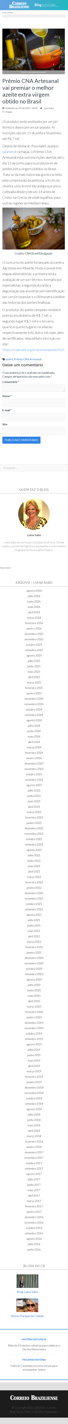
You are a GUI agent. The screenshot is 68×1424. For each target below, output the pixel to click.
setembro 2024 (34, 715)
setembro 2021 (34, 909)
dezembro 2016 (34, 1217)
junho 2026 (34, 601)
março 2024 (34, 747)
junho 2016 (34, 1249)
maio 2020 (34, 995)
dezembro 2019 (34, 1022)
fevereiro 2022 (34, 882)
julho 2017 (34, 1179)
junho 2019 (34, 1055)
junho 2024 (34, 731)
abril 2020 (34, 1001)
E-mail (6, 410)
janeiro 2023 (34, 823)
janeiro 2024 (34, 758)
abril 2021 (34, 936)
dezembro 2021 (34, 893)
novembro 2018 (34, 1093)
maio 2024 (34, 736)
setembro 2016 (34, 1233)
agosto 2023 (34, 785)
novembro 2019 (34, 1028)
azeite (9, 359)
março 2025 (34, 682)
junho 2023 (34, 796)
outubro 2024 (34, 709)
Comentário (10, 382)
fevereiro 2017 (34, 1206)
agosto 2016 (34, 1238)
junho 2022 (34, 860)
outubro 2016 (34, 1228)
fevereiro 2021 (34, 947)
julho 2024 (34, 725)
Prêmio (9, 112)
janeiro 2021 (34, 952)
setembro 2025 (34, 650)
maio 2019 (34, 1060)
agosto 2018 (34, 1109)
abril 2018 (34, 1130)
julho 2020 (34, 985)
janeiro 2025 (34, 693)
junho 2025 (34, 666)
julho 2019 (34, 1049)
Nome (6, 396)
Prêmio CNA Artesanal (27, 359)
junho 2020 (34, 990)
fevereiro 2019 (34, 1076)
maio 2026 (34, 607)
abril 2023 (34, 806)
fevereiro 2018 (34, 1141)
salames (8, 151)
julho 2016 (34, 1244)
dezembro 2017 (34, 1152)
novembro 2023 (34, 769)
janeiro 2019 (34, 1082)
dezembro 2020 (34, 958)
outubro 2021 (34, 904)
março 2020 (34, 1006)
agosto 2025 (34, 655)
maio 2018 (34, 1125)
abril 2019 (34, 1066)
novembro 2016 (34, 1222)
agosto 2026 (34, 590)
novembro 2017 (34, 1157)
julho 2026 (34, 596)
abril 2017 (34, 1195)
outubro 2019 (34, 1033)
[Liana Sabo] (47, 5)
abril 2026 (34, 612)
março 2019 (34, 1071)
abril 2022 (34, 871)
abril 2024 (34, 742)
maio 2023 (34, 801)
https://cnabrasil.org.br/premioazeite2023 (33, 350)
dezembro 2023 (34, 763)
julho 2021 (34, 920)
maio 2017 (34, 1190)
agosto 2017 (34, 1174)
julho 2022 (34, 855)
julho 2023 (34, 790)
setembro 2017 (34, 1168)
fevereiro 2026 (34, 623)
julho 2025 (34, 661)
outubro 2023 (34, 774)
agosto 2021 (34, 914)
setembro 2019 (34, 1039)
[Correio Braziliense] (20, 5)
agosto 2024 (34, 720)
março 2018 (34, 1136)
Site (4, 424)
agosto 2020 (34, 979)
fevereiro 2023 (34, 817)
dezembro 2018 (34, 1087)
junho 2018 (34, 1120)
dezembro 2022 (34, 828)
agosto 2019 (34, 1044)
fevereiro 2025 (34, 688)
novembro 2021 (34, 898)
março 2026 (34, 617)
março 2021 (34, 941)
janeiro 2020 (34, 1017)
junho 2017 (34, 1184)
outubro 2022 (34, 839)
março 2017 (34, 1201)
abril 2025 (34, 677)
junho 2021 (34, 925)
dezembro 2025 (34, 634)
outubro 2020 (34, 968)
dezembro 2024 (34, 698)
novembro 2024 (34, 704)
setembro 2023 (34, 779)
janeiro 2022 (34, 887)
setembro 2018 (34, 1103)
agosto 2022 (34, 850)
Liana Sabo (49, 108)
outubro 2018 (34, 1098)
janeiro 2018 (34, 1147)
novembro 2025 (34, 639)
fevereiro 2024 (34, 752)
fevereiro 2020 (34, 1012)
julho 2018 (34, 1114)
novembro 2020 (34, 963)
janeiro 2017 (34, 1211)
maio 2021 (34, 931)
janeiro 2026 (34, 628)
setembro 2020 (34, 974)
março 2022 (34, 877)
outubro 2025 (34, 644)
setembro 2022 (34, 844)
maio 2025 (34, 671)
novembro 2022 (34, 833)
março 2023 (34, 812)
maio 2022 (34, 866)
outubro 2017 (34, 1163)
